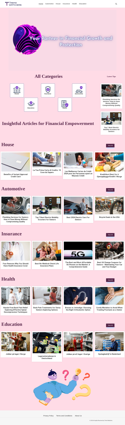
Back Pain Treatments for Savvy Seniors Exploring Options (46, 309)
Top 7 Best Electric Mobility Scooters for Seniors (111, 129)
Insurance (48, 94)
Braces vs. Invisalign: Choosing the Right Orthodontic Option (78, 309)
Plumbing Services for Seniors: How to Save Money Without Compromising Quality (111, 102)
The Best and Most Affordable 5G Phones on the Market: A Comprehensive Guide (78, 264)
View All (110, 145)
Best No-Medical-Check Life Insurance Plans (47, 265)
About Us (78, 416)
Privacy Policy (48, 416)
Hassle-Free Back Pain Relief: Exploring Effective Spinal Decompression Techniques (15, 310)
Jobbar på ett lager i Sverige (78, 354)
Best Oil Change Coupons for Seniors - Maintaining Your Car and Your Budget (109, 264)
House (17, 94)
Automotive (79, 94)
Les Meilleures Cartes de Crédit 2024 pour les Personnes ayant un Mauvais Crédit (78, 173)
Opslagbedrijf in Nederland (109, 354)
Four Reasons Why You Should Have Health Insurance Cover (15, 265)
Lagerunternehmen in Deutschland (47, 357)
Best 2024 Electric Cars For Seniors (78, 218)
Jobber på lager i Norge (16, 354)
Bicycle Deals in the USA (109, 217)
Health (64, 108)
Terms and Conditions (64, 416)
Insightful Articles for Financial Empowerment (48, 123)
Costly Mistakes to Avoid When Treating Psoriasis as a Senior (109, 309)
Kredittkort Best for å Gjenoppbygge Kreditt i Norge (109, 175)
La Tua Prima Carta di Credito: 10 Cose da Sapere (47, 171)
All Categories (47, 76)
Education (31, 108)
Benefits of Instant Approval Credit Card (16, 175)
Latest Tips (111, 76)
